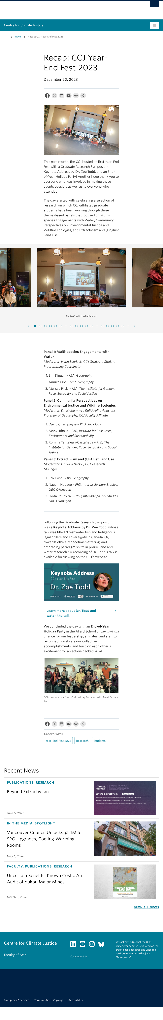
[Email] (68, 96)
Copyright (58, 1000)
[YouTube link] (84, 945)
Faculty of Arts (15, 955)
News (18, 36)
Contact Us (78, 957)
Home (6, 36)
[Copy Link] (76, 96)
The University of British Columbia (70, 8)
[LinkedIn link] (74, 945)
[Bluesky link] (102, 945)
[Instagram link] (93, 945)
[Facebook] (47, 96)
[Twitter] (54, 96)
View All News (146, 907)
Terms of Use (41, 1000)
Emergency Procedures (17, 1000)
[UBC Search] (154, 5)
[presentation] (29, 326)
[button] (35, 326)
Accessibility (75, 1000)
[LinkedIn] (61, 96)
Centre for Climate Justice (23, 25)
